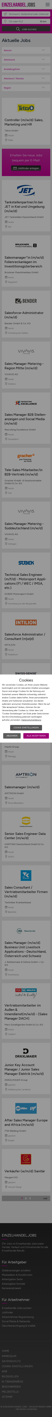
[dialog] (26, 708)
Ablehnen (12, 736)
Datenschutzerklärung (31, 720)
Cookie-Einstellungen (26, 727)
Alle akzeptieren (36, 736)
